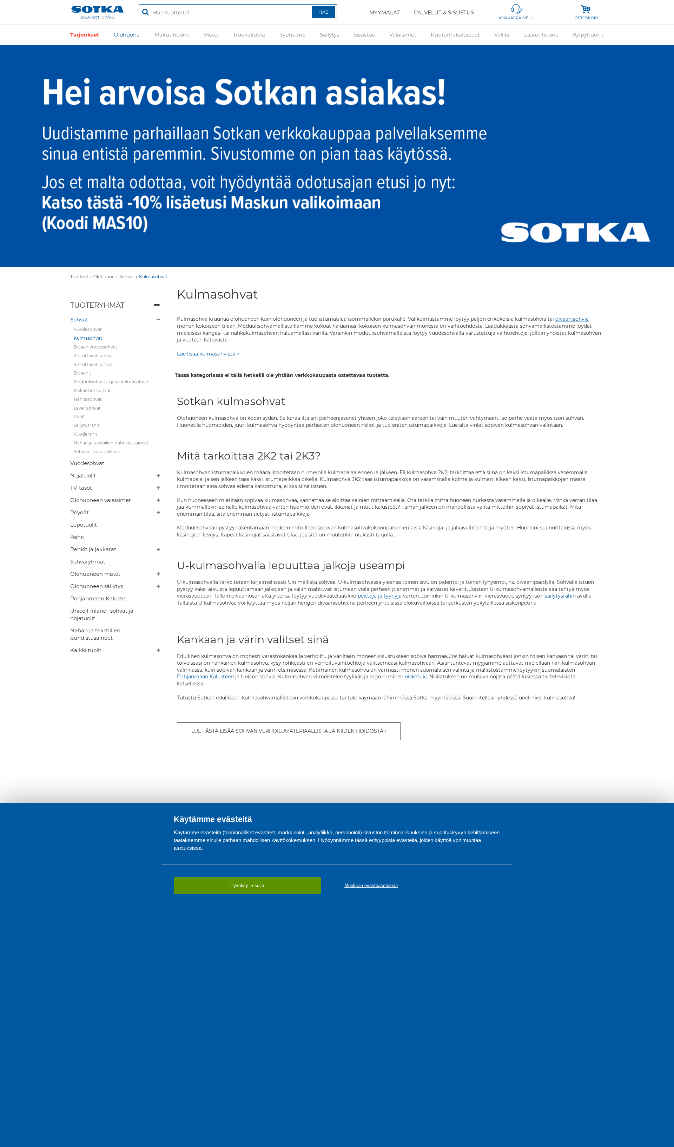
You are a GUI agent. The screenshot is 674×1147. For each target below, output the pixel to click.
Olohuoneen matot (95, 574)
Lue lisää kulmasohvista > (208, 354)
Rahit (79, 416)
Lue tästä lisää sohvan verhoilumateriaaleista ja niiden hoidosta (287, 731)
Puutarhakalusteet (455, 34)
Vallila (501, 34)
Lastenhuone (541, 34)
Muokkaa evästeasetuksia (371, 885)
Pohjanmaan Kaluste (97, 598)
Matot (211, 34)
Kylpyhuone (588, 34)
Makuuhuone (172, 34)
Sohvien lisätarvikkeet (96, 451)
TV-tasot (81, 487)
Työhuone (292, 34)
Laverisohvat (87, 408)
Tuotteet (79, 276)
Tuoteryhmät (97, 305)
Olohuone (127, 34)
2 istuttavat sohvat (93, 355)
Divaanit (82, 373)
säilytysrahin (560, 596)
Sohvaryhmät (87, 561)
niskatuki (416, 676)
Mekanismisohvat (92, 390)
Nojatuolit (83, 475)
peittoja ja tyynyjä (380, 596)
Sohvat (126, 276)
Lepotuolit (83, 524)
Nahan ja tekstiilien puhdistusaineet (111, 442)
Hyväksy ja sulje (247, 885)
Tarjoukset (84, 34)
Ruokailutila (249, 34)
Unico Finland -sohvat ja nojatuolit (101, 614)
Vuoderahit (85, 434)
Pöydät (79, 512)
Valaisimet (402, 34)
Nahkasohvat (88, 399)
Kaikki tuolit (85, 650)
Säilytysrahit (86, 425)
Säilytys (329, 34)
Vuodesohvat (88, 329)
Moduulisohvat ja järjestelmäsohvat (111, 381)
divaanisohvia (572, 319)
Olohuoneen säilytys (96, 586)
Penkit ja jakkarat (93, 549)
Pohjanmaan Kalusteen (205, 676)
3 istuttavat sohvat (93, 364)
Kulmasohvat (153, 276)
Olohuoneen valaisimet (100, 500)
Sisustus (364, 34)
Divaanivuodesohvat (95, 347)
